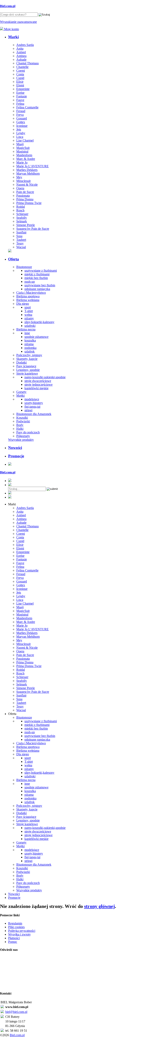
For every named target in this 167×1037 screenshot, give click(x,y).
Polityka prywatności (21, 930)
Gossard (21, 118)
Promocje (16, 456)
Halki (19, 428)
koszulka (30, 340)
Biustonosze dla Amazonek (33, 414)
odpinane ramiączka (37, 289)
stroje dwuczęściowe (37, 381)
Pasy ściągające (26, 366)
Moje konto (11, 29)
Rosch (20, 210)
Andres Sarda (25, 45)
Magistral (22, 151)
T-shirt (28, 311)
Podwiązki (23, 421)
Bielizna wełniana (27, 300)
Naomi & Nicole (27, 184)
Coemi (20, 70)
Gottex (20, 122)
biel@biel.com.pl (16, 1012)
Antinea (21, 56)
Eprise (20, 92)
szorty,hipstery (33, 403)
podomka (30, 347)
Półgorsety (23, 436)
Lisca (19, 136)
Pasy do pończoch (28, 432)
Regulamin (15, 923)
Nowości (15, 447)
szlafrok (29, 351)
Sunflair (21, 232)
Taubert (21, 239)
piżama (29, 344)
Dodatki (21, 362)
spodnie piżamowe (36, 336)
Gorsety (21, 392)
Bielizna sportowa (28, 296)
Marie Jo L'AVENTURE (32, 166)
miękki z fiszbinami (36, 274)
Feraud (20, 111)
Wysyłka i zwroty (19, 934)
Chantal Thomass (27, 63)
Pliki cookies (16, 927)
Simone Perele (25, 225)
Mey (19, 177)
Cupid (20, 78)
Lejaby (20, 133)
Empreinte (23, 89)
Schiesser (22, 214)
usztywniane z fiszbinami (40, 270)
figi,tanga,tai (32, 406)
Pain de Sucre (25, 192)
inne (27, 333)
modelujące (31, 399)
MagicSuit (23, 148)
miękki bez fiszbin (36, 278)
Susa (19, 236)
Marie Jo (21, 162)
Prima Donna (24, 199)
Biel (7, 6)
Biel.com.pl (17, 1035)
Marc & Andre (25, 159)
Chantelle (22, 67)
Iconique (21, 125)
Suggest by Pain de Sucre (32, 228)
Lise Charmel (25, 140)
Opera (20, 188)
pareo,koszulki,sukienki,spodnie (45, 377)
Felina (20, 103)
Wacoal (21, 247)
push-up (29, 281)
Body (19, 425)
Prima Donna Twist (28, 203)
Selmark (21, 221)
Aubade (21, 59)
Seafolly (21, 217)
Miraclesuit (23, 181)
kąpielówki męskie (36, 388)
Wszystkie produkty (21, 439)
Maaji (20, 144)
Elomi (20, 85)
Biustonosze (24, 267)
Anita (19, 48)
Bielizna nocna (25, 329)
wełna (28, 314)
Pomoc (12, 941)
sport (27, 307)
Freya (20, 114)
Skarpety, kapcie (26, 359)
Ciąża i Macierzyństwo (31, 292)
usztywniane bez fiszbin (39, 285)
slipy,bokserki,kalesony (39, 322)
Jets (18, 129)
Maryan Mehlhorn (28, 173)
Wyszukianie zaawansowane (18, 21)
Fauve (20, 100)
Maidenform (24, 155)
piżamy (29, 318)
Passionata (23, 195)
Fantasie (21, 96)
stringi (28, 410)
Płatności (14, 938)
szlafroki (29, 325)
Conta (20, 74)
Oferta (13, 259)
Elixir (19, 81)
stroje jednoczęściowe (38, 384)
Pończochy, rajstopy (29, 355)
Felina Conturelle (27, 107)
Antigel (21, 52)
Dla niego (22, 303)
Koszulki (22, 417)
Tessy (20, 243)
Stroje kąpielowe (27, 373)
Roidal (20, 206)
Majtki (20, 395)
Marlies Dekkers (26, 170)
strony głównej (99, 906)
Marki (13, 37)
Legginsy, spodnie (28, 370)
